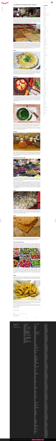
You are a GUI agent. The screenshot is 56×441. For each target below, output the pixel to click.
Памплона (45, 73)
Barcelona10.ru (25, 325)
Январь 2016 (46, 415)
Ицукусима (35, 355)
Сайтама (35, 403)
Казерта (44, 38)
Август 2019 (45, 379)
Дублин (44, 32)
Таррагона (45, 95)
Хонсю (44, 105)
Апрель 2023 (46, 344)
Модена (44, 61)
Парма (44, 74)
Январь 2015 (46, 424)
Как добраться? (45, 39)
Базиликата (45, 14)
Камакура (35, 360)
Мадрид (45, 58)
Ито (34, 354)
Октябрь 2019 (46, 377)
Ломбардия (45, 55)
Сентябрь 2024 (46, 331)
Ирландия (45, 34)
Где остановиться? (46, 29)
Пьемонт (35, 397)
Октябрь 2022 (46, 349)
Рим (44, 81)
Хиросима (45, 103)
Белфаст (35, 336)
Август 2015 (45, 419)
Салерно (45, 85)
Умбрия (44, 100)
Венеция (35, 343)
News (34, 325)
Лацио (44, 52)
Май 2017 (45, 402)
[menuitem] (4, 7)
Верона (44, 25)
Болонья (45, 19)
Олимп (24, 334)
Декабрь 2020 (46, 365)
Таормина (45, 94)
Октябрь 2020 (46, 367)
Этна (34, 432)
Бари (44, 16)
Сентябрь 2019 (46, 378)
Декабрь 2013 (46, 432)
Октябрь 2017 (46, 398)
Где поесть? (35, 348)
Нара (44, 65)
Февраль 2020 (46, 374)
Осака (34, 389)
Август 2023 (45, 340)
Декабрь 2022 (46, 347)
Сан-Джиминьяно (46, 86)
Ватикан (45, 22)
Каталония (35, 367)
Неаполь (35, 384)
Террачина (35, 414)
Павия (35, 390)
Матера (35, 378)
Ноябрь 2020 (46, 366)
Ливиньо (45, 53)
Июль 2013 (45, 436)
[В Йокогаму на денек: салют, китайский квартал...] (0, 220)
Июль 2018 (45, 390)
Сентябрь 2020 (46, 368)
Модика (44, 62)
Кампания (35, 361)
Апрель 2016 (46, 412)
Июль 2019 (45, 380)
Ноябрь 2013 (46, 433)
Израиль (45, 33)
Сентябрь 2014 (46, 425)
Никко (35, 385)
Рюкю (44, 83)
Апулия (44, 11)
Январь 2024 (46, 336)
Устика (44, 101)
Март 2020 (45, 373)
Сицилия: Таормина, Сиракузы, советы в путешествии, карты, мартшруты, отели (27, 338)
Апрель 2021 (46, 362)
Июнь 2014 (45, 427)
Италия (44, 35)
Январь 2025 (46, 328)
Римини (44, 82)
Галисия (44, 28)
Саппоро (45, 87)
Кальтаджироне (45, 41)
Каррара (45, 46)
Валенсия (45, 20)
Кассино (45, 47)
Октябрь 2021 (46, 358)
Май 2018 (45, 392)
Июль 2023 (45, 341)
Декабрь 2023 (46, 337)
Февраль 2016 (46, 414)
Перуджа (45, 75)
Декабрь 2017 (46, 396)
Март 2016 (45, 413)
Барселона (45, 17)
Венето (35, 342)
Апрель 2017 (46, 403)
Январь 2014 (46, 431)
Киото (44, 50)
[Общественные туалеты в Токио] (55, 220)
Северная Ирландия (46, 89)
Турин (44, 99)
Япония (35, 433)
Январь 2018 (46, 395)
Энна (44, 111)
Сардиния (45, 88)
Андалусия (45, 9)
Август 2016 (45, 409)
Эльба (44, 109)
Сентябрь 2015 (46, 418)
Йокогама (45, 37)
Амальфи (45, 8)
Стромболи (45, 93)
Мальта (44, 59)
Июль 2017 (45, 400)
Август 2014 (45, 426)
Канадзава (45, 43)
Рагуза (44, 80)
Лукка (44, 57)
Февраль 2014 (46, 430)
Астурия (35, 331)
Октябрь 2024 (46, 330)
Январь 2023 (46, 346)
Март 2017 (45, 404)
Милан (35, 379)
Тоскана (44, 98)
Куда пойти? (45, 51)
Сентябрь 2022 (46, 350)
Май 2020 (45, 371)
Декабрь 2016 (46, 406)
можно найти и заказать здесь (27, 303)
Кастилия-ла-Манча (36, 366)
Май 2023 (45, 343)
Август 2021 (45, 359)
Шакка (35, 427)
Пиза (44, 76)
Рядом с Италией (36, 402)
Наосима (45, 64)
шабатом (35, 301)
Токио (44, 97)
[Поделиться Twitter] (26, 317)
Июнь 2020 (45, 370)
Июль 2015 (45, 420)
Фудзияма (35, 421)
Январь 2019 (46, 385)
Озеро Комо (45, 69)
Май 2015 (45, 422)
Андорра (45, 10)
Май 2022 (45, 353)
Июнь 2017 (45, 401)
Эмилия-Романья (46, 110)
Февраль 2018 (46, 394)
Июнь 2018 (45, 391)
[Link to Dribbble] (5, 13)
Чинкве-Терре (45, 107)
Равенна (45, 79)
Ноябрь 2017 (46, 397)
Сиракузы (45, 91)
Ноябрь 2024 (46, 329)
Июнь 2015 (45, 421)
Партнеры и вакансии (26, 340)
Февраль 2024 (46, 335)
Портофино (35, 396)
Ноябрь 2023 (46, 338)
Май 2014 (45, 428)
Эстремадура (35, 431)
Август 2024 (45, 332)
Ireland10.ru (25, 326)
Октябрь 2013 (46, 434)
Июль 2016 (45, 410)
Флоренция (35, 420)
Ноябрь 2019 (46, 376)
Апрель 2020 (46, 372)
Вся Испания (45, 27)
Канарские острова (46, 44)
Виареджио (45, 26)
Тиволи (35, 415)
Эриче (44, 112)
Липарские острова (36, 373)
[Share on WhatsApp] (35, 317)
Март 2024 (45, 334)
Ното (44, 67)
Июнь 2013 (45, 437)
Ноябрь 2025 (46, 326)
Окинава (45, 70)
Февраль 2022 (46, 355)
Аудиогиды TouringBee (46, 13)
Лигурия (35, 372)
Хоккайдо (45, 104)
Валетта (44, 21)
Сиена (35, 409)
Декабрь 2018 (46, 386)
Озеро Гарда (45, 68)
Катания (45, 49)
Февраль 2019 (46, 384)
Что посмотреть (36, 426)
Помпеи (35, 395)
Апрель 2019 (46, 382)
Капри (44, 45)
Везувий (45, 23)
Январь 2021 (46, 364)
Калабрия (45, 40)
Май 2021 (45, 361)
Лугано (44, 56)
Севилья (35, 408)
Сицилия (45, 92)
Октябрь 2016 (46, 408)
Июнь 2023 (45, 342)
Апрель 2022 (46, 354)
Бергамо (35, 337)
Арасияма (35, 330)
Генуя (34, 349)
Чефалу (44, 106)
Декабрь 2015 (46, 416)
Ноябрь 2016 (46, 407)
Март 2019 (45, 383)
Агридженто (45, 7)
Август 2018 (45, 389)
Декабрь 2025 (46, 325)
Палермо (35, 391)
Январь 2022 (46, 356)
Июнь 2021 (45, 360)
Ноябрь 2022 (46, 348)
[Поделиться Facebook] (17, 317)
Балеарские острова (46, 15)
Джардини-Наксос (46, 31)
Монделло (45, 63)
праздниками (38, 301)
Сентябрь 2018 (46, 388)
